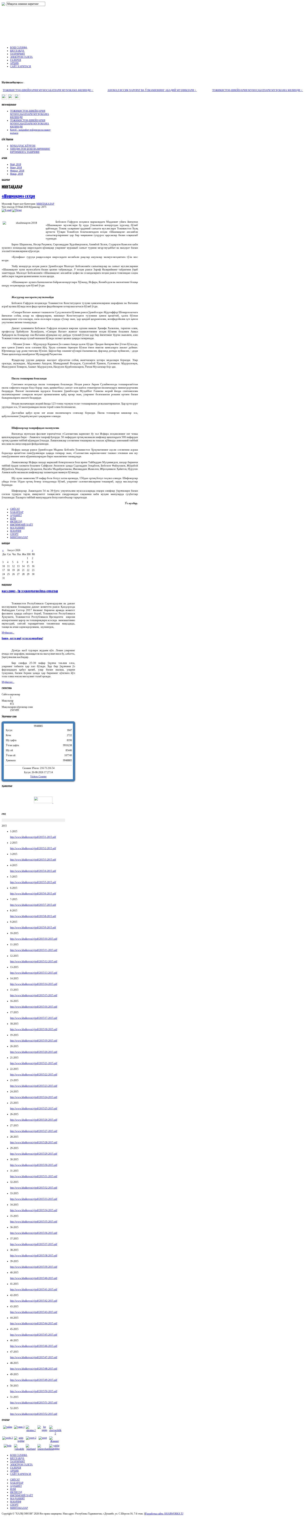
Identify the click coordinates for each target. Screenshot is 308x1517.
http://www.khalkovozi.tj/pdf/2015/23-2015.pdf (33, 1085)
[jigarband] (31, 1448)
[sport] (43, 1437)
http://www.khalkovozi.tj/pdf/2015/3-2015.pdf (33, 859)
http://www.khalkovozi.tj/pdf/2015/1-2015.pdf (33, 837)
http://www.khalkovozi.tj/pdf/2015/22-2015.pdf (33, 1074)
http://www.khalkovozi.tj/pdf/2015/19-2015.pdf (33, 1040)
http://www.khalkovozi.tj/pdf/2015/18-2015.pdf (33, 1029)
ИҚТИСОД (16, 521)
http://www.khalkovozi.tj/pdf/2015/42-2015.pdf (33, 1300)
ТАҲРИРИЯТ (17, 1461)
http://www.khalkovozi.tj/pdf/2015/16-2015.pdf (33, 1006)
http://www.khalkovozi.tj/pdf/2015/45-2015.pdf (33, 1334)
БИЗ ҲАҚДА (17, 1458)
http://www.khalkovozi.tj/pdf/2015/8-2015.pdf (33, 916)
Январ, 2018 (16, 173)
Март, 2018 (16, 167)
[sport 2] (31, 1437)
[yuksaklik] (19, 1448)
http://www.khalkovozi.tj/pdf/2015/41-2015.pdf (33, 1289)
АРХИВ (14, 1470)
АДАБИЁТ (16, 515)
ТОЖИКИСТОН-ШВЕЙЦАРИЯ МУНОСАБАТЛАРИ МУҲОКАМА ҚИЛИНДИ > (48, 90)
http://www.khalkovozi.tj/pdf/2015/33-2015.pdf (33, 1199)
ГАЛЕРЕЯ (15, 1467)
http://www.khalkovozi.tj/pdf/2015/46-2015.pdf (33, 1346)
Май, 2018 (15, 164)
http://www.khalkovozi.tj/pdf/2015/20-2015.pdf (33, 1052)
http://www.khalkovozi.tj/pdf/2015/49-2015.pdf (33, 1380)
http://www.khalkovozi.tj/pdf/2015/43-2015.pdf (33, 1312)
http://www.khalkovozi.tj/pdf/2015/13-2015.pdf (33, 972)
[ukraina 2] (31, 1430)
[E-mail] (7, 210)
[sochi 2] (7, 1437)
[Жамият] (54, 1441)
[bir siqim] (43, 1430)
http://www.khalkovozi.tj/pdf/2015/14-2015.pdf (33, 984)
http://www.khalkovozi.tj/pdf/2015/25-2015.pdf (33, 1108)
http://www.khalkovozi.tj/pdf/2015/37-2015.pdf (33, 1244)
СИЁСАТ (15, 509)
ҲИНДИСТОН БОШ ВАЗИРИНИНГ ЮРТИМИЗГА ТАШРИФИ (30, 150)
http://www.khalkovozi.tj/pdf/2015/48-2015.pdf (33, 1368)
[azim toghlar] (19, 1440)
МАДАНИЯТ (17, 527)
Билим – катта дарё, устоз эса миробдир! (22, 638)
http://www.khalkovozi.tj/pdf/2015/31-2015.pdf (33, 1176)
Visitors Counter (38, 776)
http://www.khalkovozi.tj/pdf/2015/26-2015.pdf (33, 1119)
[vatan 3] (19, 1426)
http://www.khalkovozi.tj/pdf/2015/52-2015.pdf (33, 1413)
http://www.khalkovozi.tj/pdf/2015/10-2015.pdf (33, 938)
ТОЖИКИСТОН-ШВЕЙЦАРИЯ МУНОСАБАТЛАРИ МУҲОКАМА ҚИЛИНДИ (29, 114)
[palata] (7, 1426)
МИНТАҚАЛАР (45, 203)
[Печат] (17, 210)
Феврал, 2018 (17, 170)
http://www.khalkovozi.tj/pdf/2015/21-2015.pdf (33, 1063)
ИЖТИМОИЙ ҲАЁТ (21, 524)
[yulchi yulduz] (54, 1448)
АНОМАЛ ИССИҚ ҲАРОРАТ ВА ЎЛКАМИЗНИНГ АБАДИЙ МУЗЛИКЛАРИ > (152, 90)
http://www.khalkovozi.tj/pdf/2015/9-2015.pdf (33, 927)
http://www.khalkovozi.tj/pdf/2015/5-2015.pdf (33, 882)
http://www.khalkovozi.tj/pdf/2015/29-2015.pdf (33, 1153)
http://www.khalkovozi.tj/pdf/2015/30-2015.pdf (33, 1165)
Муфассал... (8, 632)
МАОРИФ (15, 531)
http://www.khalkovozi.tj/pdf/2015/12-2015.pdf (33, 961)
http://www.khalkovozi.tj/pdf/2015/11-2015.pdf (33, 950)
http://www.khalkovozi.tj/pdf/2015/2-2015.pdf (33, 848)
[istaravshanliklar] (46, 1448)
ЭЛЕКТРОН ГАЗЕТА (21, 1464)
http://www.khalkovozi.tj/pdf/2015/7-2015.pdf (33, 904)
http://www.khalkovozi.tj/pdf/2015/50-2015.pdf (33, 1391)
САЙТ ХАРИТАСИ (20, 1474)
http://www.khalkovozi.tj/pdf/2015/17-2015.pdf (33, 1018)
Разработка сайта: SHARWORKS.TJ (164, 1513)
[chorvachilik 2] (55, 1433)
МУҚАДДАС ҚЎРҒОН (22, 145)
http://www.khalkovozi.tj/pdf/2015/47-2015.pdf (33, 1357)
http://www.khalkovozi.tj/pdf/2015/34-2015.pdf (33, 1210)
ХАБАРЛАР (16, 512)
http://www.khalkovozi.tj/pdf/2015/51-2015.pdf (33, 1402)
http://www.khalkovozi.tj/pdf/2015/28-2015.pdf (33, 1142)
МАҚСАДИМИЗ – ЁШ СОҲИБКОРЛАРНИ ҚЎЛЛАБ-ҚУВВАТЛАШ (30, 591)
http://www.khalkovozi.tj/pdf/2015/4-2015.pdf (33, 871)
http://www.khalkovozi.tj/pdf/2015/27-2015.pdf (33, 1131)
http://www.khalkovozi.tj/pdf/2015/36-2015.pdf (33, 1232)
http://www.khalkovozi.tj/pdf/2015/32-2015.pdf (33, 1187)
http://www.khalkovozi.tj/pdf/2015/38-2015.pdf (33, 1255)
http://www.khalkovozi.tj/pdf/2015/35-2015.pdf (33, 1221)
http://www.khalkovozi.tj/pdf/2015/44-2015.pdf (33, 1323)
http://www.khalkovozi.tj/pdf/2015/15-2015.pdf (33, 995)
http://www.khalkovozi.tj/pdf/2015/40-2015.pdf (33, 1278)
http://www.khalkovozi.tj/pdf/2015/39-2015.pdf (33, 1266)
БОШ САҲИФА (18, 1455)
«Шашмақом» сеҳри (18, 196)
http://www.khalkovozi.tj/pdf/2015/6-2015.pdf (33, 893)
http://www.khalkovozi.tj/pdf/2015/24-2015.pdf (33, 1097)
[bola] (7, 1445)
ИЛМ (13, 518)
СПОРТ (14, 534)
